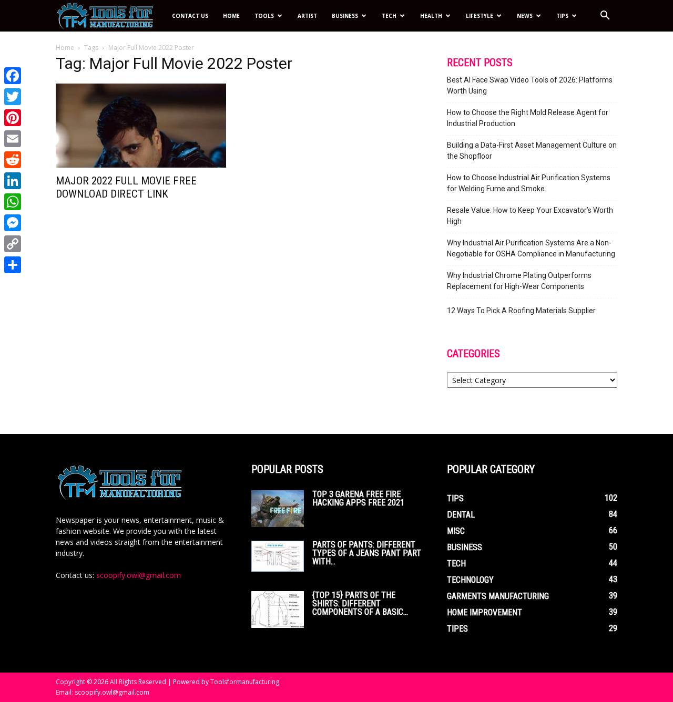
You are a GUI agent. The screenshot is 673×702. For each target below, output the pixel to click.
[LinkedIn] (12, 180)
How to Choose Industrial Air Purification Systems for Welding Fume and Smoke (528, 183)
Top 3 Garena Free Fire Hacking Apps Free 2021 (358, 498)
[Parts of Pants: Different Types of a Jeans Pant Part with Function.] (277, 556)
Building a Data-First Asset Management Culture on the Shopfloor (532, 150)
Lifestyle (479, 15)
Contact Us (190, 15)
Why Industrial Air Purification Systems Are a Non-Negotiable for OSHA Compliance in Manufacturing (531, 248)
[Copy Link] (12, 243)
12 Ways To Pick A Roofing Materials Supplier (521, 310)
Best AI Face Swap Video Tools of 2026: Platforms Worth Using (530, 85)
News (525, 15)
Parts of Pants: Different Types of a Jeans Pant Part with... (366, 553)
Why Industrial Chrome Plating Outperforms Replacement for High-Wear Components (519, 281)
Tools (264, 15)
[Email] (12, 138)
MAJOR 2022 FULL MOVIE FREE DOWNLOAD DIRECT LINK (126, 187)
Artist (307, 15)
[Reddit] (12, 159)
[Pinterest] (12, 117)
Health (431, 15)
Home (231, 15)
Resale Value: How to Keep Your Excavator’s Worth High (530, 215)
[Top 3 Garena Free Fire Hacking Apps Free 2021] (277, 508)
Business (345, 15)
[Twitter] (12, 96)
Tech (389, 15)
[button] (604, 17)
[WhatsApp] (12, 201)
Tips (562, 15)
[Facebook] (12, 75)
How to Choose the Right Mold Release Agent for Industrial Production (527, 118)
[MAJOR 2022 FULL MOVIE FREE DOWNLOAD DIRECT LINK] (141, 126)
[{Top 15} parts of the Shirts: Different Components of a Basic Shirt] (277, 609)
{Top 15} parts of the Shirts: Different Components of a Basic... (360, 603)
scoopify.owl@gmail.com (138, 575)
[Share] (12, 264)
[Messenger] (12, 222)
